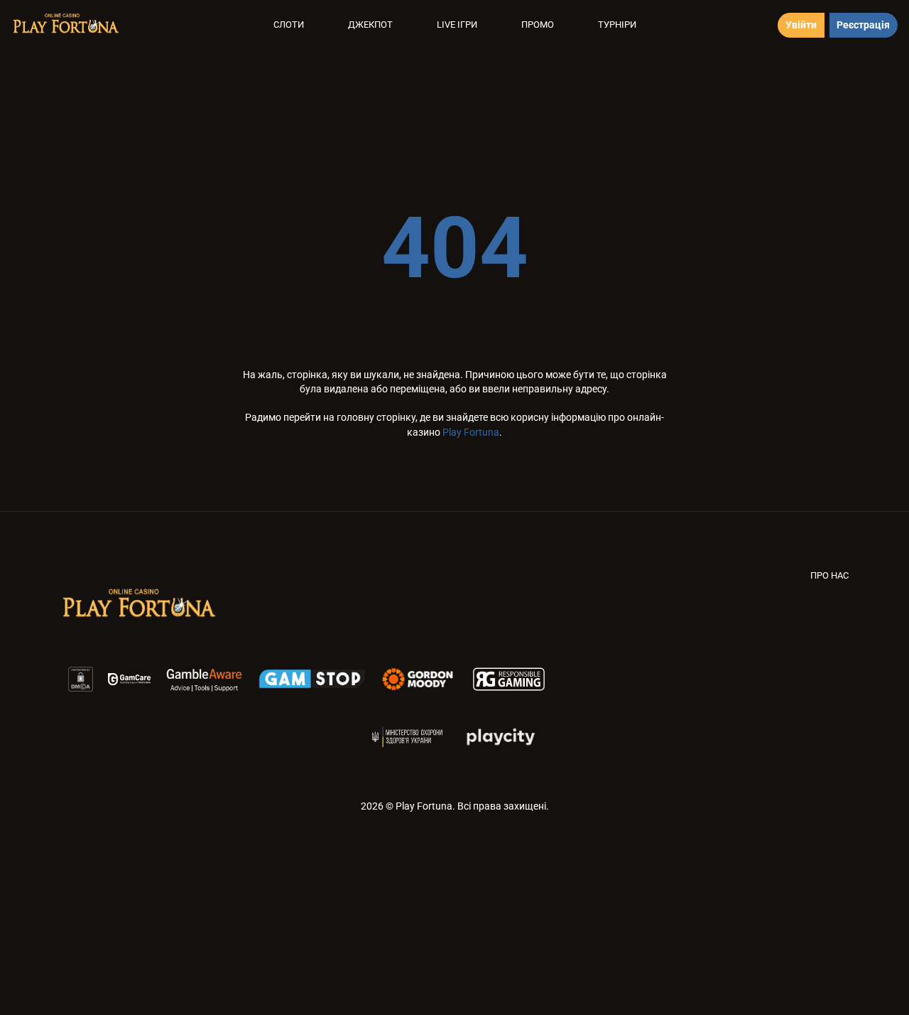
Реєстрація (863, 25)
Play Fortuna (470, 432)
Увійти (801, 25)
